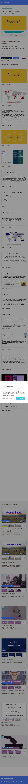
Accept (21, 398)
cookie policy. (10, 395)
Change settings (7, 398)
